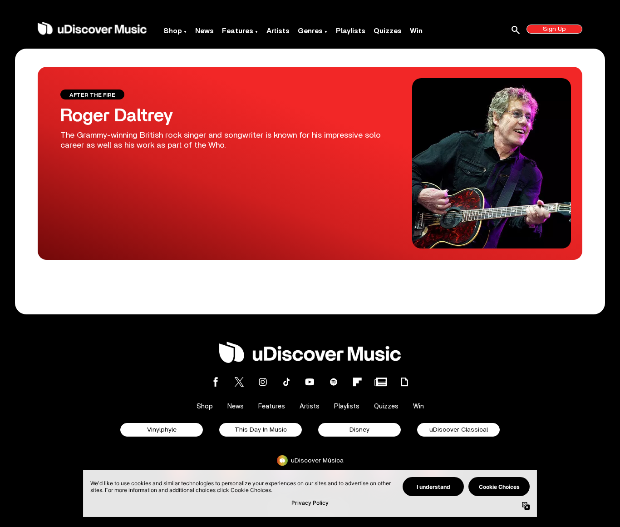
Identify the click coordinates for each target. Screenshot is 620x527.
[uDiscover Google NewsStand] (380, 382)
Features (237, 31)
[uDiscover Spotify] (333, 382)
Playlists (350, 31)
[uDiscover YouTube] (310, 382)
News (204, 31)
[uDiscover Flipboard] (357, 382)
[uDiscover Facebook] (215, 382)
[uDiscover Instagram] (262, 382)
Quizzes (388, 31)
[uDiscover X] (239, 382)
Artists (278, 31)
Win (416, 31)
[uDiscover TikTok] (286, 382)
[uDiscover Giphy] (404, 382)
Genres (310, 31)
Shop (172, 31)
